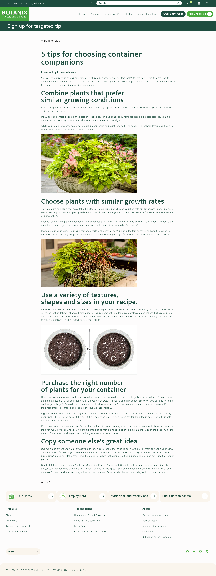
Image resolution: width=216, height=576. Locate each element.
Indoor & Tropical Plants (87, 520)
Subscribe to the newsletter (157, 536)
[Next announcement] (91, 3)
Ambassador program (154, 526)
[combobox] (139, 3)
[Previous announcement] (8, 3)
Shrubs (10, 515)
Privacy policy (59, 570)
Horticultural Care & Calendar (90, 515)
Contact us (148, 531)
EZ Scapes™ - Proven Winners (91, 531)
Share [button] (48, 481)
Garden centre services (155, 515)
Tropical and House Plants (20, 526)
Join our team (149, 520)
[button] (84, 14)
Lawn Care (80, 526)
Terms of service (79, 570)
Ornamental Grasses (17, 531)
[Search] (178, 3)
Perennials (11, 520)
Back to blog (52, 40)
